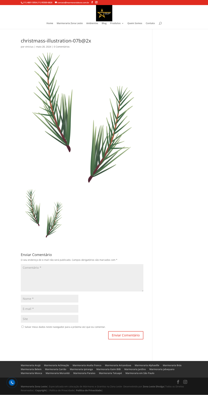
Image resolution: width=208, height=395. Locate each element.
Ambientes (92, 23)
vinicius (29, 46)
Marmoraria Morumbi (58, 373)
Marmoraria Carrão (55, 369)
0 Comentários (62, 46)
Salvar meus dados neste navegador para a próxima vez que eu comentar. (65, 326)
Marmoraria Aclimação (56, 365)
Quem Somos (134, 23)
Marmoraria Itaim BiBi (108, 369)
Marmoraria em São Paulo (139, 373)
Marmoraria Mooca (31, 373)
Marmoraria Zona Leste (70, 23)
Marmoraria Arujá (30, 365)
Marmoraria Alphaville (147, 365)
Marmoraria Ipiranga (81, 369)
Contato (150, 23)
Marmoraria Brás (172, 365)
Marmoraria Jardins (135, 369)
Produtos (115, 23)
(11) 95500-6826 (44, 2)
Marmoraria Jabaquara (161, 369)
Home (49, 23)
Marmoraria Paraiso (84, 373)
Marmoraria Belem (31, 369)
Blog (104, 23)
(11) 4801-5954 (30, 2)
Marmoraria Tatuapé (110, 373)
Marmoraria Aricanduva (118, 365)
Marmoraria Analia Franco (87, 365)
